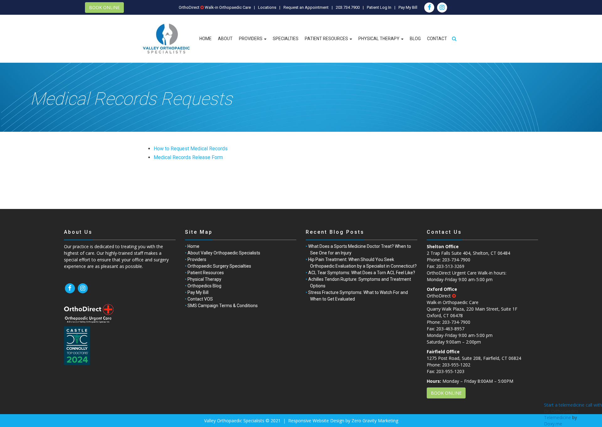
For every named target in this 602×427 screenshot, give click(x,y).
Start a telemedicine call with (573, 405)
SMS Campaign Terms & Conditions (222, 305)
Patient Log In (379, 7)
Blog (415, 38)
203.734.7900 (348, 7)
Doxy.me (553, 424)
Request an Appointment (306, 7)
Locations (267, 7)
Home (205, 38)
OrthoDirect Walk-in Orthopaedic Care (215, 7)
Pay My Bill (408, 7)
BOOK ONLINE (104, 7)
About (225, 38)
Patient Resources (327, 38)
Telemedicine (557, 417)
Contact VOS (200, 299)
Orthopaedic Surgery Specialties (219, 266)
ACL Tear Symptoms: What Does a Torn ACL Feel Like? (361, 272)
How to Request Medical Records (191, 149)
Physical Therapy (379, 38)
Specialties (285, 38)
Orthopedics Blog (204, 285)
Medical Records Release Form (188, 157)
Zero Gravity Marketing (374, 421)
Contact (437, 38)
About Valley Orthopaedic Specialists (223, 252)
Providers (251, 38)
